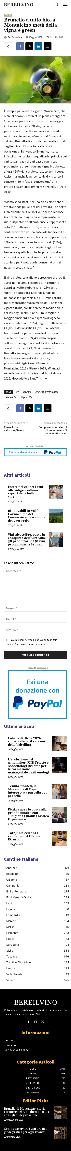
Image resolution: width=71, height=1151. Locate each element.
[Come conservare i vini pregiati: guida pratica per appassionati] (60, 1133)
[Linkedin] (38, 46)
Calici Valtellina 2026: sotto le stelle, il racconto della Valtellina (27, 741)
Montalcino (11, 397)
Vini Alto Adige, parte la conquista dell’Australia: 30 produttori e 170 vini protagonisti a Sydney (27, 539)
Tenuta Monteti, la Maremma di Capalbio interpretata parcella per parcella (27, 791)
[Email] (47, 46)
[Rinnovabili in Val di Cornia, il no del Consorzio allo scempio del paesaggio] (56, 516)
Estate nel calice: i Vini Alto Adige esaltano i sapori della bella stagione (25, 492)
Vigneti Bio (26, 397)
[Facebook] (20, 46)
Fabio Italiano (15, 37)
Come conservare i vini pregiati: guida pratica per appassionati (26, 1130)
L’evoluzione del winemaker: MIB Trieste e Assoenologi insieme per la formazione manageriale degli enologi (28, 766)
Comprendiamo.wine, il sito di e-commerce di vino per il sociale (52, 430)
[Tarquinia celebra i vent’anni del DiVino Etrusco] (59, 838)
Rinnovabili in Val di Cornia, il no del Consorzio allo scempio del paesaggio (26, 516)
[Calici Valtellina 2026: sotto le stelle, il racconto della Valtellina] (59, 743)
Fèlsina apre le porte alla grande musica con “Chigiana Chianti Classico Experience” (28, 814)
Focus (8, 15)
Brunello (27, 391)
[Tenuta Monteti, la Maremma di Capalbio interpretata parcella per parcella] (59, 791)
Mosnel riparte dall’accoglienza (14, 429)
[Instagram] (35, 1021)
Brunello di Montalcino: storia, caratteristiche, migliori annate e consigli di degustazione (27, 1112)
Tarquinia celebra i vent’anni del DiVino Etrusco (24, 836)
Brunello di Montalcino (46, 391)
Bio (17, 391)
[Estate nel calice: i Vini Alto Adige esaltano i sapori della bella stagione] (56, 492)
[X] (29, 46)
